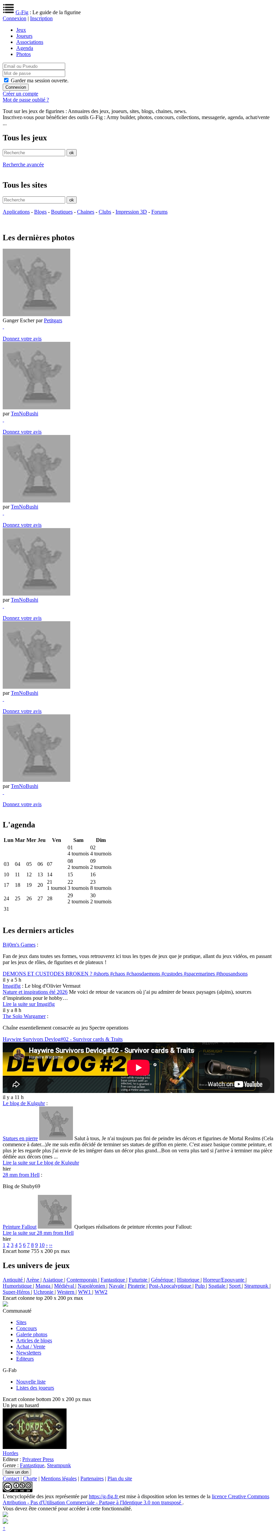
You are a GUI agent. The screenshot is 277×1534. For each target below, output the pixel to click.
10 (42, 1245)
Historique (189, 1280)
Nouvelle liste (31, 1382)
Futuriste (139, 1280)
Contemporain (82, 1280)
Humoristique (18, 1286)
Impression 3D (131, 212)
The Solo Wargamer (24, 1016)
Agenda (24, 48)
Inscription (41, 18)
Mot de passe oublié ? (26, 100)
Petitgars (53, 320)
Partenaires (92, 1478)
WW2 (101, 1292)
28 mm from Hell (21, 1175)
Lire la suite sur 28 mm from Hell (38, 1233)
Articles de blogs (34, 1340)
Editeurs (25, 1359)
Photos (23, 54)
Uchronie (44, 1292)
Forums (159, 212)
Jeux (21, 30)
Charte (30, 1478)
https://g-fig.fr (104, 1496)
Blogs (40, 212)
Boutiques (62, 212)
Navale (117, 1286)
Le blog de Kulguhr (24, 1103)
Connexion (14, 18)
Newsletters (28, 1352)
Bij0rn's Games (19, 945)
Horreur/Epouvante (224, 1280)
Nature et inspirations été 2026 (35, 992)
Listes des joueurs (35, 1388)
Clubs (105, 212)
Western (66, 1292)
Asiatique (53, 1280)
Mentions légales (59, 1478)
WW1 (85, 1292)
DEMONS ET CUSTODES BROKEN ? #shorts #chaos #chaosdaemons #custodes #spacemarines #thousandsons (125, 974)
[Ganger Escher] (36, 314)
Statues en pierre (20, 1138)
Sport (235, 1286)
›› (50, 1245)
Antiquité (13, 1280)
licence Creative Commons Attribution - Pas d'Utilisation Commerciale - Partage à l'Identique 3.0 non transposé (136, 1499)
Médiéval (64, 1286)
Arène (33, 1280)
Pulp (200, 1286)
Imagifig (12, 986)
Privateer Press (38, 1459)
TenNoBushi (24, 413)
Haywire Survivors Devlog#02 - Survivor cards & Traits (63, 1039)
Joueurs (24, 36)
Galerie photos (31, 1334)
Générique (163, 1280)
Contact (11, 1478)
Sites (21, 1322)
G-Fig (22, 12)
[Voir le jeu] (35, 1447)
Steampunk (257, 1286)
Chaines (85, 212)
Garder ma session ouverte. (40, 80)
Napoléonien (92, 1286)
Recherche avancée (23, 164)
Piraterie (137, 1286)
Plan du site (119, 1478)
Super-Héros (17, 1292)
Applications (16, 212)
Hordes (10, 1453)
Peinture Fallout (19, 1227)
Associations (29, 42)
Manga (43, 1286)
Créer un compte (20, 94)
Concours (26, 1328)
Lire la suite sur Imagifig (29, 1004)
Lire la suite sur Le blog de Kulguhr (41, 1163)
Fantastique (113, 1280)
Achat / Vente (30, 1346)
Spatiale (217, 1286)
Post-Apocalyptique (171, 1286)
